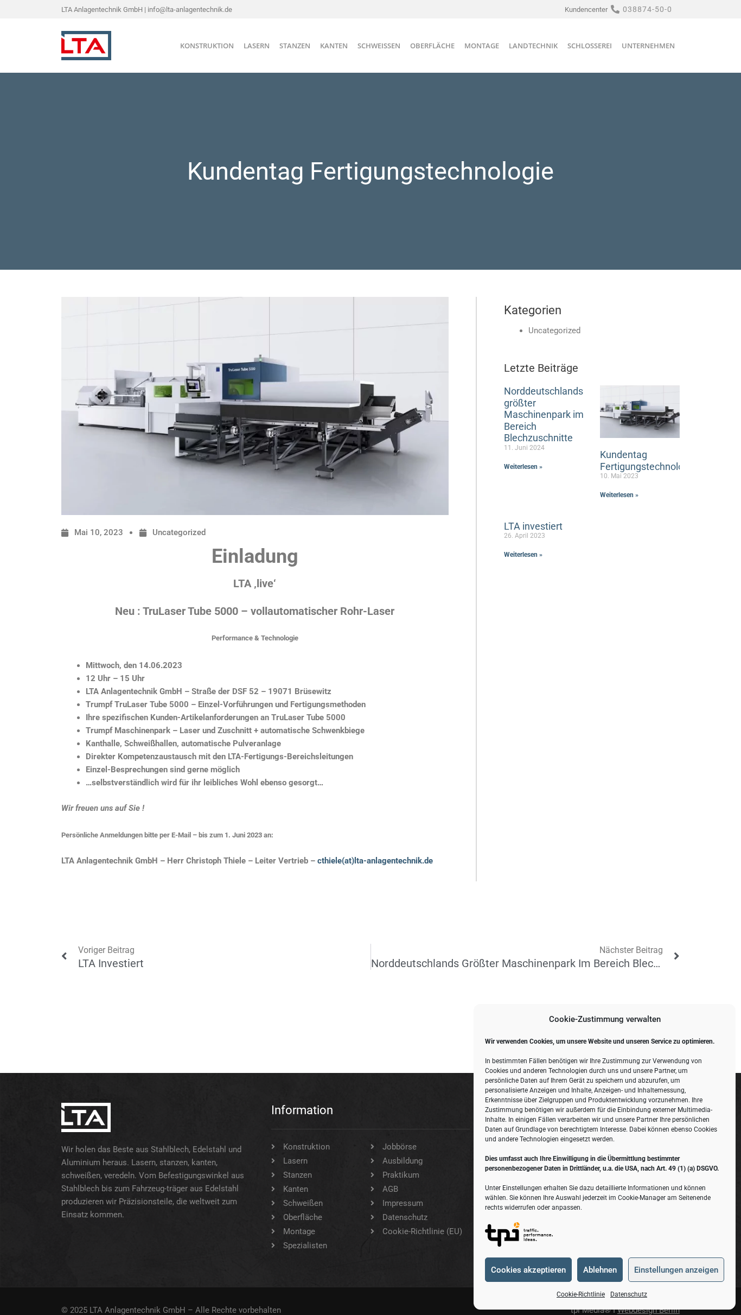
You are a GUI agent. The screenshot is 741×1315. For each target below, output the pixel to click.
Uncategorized (179, 532)
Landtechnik (533, 45)
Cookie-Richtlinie (581, 1294)
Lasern (257, 45)
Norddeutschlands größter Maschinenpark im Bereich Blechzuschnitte (544, 414)
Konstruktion (207, 45)
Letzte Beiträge (541, 367)
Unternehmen (648, 45)
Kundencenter (586, 9)
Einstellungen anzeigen (676, 1270)
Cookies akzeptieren (528, 1270)
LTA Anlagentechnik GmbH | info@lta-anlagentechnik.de (146, 9)
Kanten (334, 45)
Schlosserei (589, 45)
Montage (481, 45)
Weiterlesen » (523, 467)
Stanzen (294, 45)
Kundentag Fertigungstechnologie (648, 460)
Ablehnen (600, 1270)
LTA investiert (533, 526)
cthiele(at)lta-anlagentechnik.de (375, 861)
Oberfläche (432, 45)
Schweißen (378, 45)
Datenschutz (628, 1294)
